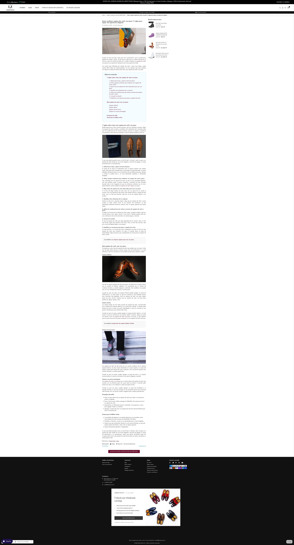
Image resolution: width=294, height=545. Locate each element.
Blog (126, 462)
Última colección (51, 12)
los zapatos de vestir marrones (121, 316)
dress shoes (112, 441)
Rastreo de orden (106, 462)
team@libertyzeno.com (160, 540)
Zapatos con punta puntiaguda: (117, 111)
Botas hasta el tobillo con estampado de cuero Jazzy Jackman (161, 44)
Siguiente (142, 446)
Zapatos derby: (113, 107)
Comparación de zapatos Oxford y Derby (122, 323)
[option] (51, 12)
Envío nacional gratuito (201, 12)
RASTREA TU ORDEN (283, 2)
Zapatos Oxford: (113, 105)
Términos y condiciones (152, 472)
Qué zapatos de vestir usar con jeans (117, 102)
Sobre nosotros (128, 464)
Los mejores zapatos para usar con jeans (122, 239)
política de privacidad (151, 466)
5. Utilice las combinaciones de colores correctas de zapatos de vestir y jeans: (125, 93)
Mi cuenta (149, 462)
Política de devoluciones (152, 470)
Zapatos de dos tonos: (115, 109)
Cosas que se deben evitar (114, 117)
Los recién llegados (73, 8)
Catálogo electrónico (129, 470)
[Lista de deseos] (285, 8)
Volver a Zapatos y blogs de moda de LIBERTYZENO (124, 451)
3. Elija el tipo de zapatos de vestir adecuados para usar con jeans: (125, 87)
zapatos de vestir (141, 61)
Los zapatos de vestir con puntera (111, 381)
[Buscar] (280, 8)
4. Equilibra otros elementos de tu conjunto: (121, 90)
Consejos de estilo (112, 115)
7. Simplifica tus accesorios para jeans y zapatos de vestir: (124, 98)
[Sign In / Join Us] (282, 8)
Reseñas (126, 468)
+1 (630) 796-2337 (108, 482)
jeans (117, 441)
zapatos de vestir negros (127, 186)
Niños (37, 8)
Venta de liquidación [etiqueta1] (52, 8)
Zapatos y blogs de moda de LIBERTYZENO (116, 15)
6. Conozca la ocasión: (115, 96)
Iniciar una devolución (107, 464)
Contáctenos (127, 466)
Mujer (30, 8)
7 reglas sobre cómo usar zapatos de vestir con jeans (122, 77)
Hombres (22, 8)
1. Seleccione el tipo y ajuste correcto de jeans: (122, 81)
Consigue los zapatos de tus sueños (147, 12)
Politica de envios (151, 468)
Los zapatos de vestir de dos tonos (112, 366)
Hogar (103, 15)
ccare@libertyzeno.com (109, 484)
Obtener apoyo (150, 464)
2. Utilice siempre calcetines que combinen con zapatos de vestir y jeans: (125, 83)
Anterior (105, 446)
